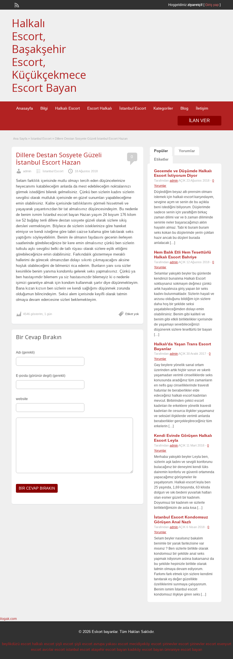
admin (27, 171)
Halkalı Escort (67, 108)
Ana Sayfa (20, 138)
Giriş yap (212, 5)
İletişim (202, 108)
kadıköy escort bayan (145, 649)
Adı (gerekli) (25, 352)
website (22, 399)
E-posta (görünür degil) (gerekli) (40, 376)
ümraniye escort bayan (183, 649)
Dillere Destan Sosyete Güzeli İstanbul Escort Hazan (59, 158)
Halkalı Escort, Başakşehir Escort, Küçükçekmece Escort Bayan (49, 55)
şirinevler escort (176, 644)
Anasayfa (24, 108)
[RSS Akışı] (16, 4)
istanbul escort (78, 649)
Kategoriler (163, 108)
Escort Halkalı (99, 108)
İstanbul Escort (132, 108)
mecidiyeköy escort (145, 644)
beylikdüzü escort (16, 644)
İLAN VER (199, 120)
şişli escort (64, 644)
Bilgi (44, 108)
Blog (184, 108)
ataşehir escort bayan (109, 649)
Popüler (161, 151)
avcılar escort (53, 649)
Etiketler (161, 159)
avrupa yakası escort (110, 644)
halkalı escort (43, 644)
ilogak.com (8, 619)
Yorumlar (187, 151)
